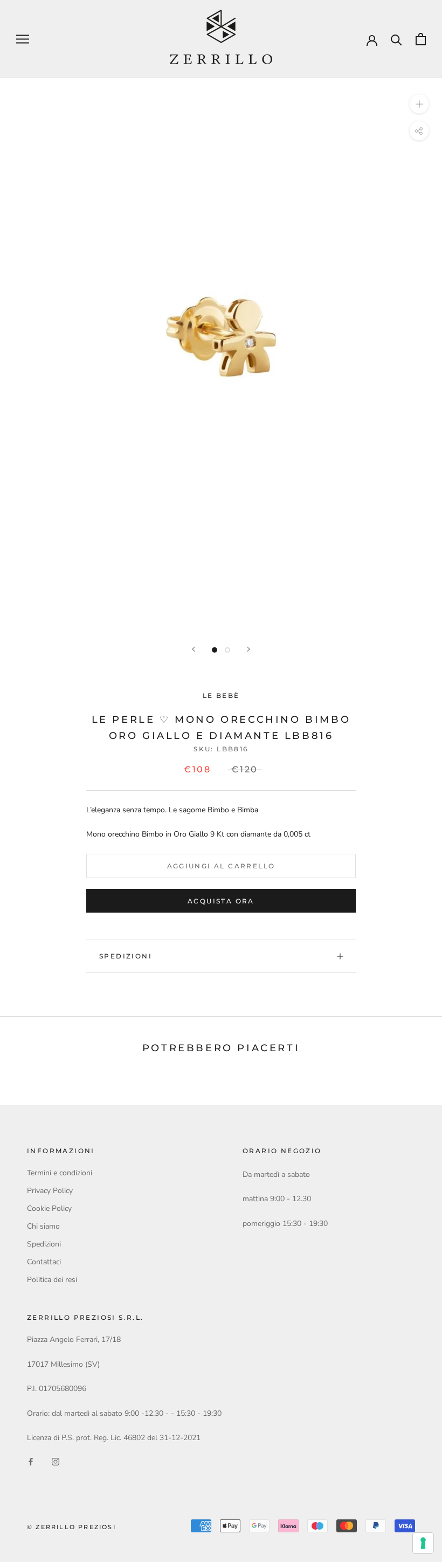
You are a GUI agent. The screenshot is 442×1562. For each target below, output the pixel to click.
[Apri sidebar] (22, 39)
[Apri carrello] (421, 39)
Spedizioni (125, 956)
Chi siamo (43, 1226)
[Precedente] (193, 649)
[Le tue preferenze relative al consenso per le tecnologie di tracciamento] (423, 1543)
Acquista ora (221, 901)
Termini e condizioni (59, 1173)
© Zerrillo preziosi (71, 1527)
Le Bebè (221, 695)
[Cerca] (396, 39)
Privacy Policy (50, 1191)
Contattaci (44, 1262)
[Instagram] (55, 1461)
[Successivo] (248, 649)
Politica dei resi (52, 1280)
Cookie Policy (49, 1208)
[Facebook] (30, 1461)
